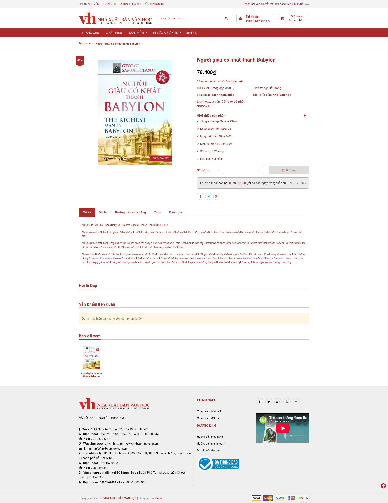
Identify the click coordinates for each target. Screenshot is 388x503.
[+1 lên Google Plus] (216, 196)
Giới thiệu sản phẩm (211, 115)
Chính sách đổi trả (208, 418)
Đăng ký (265, 20)
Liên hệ (191, 33)
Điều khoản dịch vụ (208, 450)
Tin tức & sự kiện (164, 33)
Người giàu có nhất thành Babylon (91, 375)
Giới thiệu (114, 33)
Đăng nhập (252, 20)
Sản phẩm (136, 33)
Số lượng (203, 170)
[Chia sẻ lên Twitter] (208, 196)
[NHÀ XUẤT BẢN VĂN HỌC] (115, 18)
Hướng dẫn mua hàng (210, 436)
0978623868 (157, 4)
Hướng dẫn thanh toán (210, 443)
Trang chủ (90, 33)
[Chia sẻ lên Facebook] (200, 196)
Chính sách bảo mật (209, 411)
